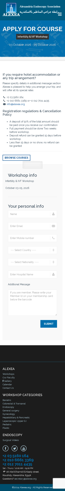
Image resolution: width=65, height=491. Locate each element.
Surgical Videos (11, 440)
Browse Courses (16, 157)
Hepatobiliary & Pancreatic (16, 417)
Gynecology (9, 414)
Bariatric (7, 400)
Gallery (8, 381)
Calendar (7, 384)
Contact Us (8, 388)
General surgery (11, 410)
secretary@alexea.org (25, 478)
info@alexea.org (16, 104)
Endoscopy (8, 407)
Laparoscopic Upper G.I (15, 421)
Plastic (6, 428)
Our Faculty (9, 377)
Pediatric (7, 424)
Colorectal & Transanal (14, 403)
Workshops (8, 374)
